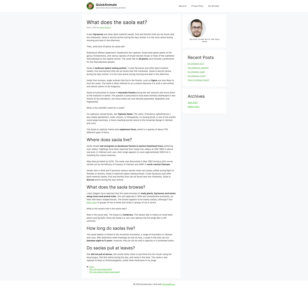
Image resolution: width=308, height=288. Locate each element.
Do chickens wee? (196, 72)
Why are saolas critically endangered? (104, 272)
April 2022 (193, 102)
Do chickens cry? (196, 64)
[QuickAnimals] (90, 6)
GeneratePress (168, 284)
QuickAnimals (106, 4)
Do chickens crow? (197, 76)
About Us (183, 6)
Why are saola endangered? (100, 269)
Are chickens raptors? (198, 68)
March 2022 (193, 106)
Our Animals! (213, 6)
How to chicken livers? (198, 80)
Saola (91, 267)
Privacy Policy (197, 6)
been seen (92, 202)
